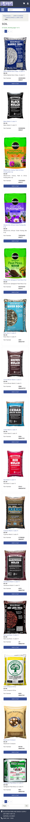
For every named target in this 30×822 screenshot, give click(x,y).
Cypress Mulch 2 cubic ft (11, 530)
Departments (7, 15)
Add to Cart (15, 83)
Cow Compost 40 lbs (10, 686)
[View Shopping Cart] (24, 3)
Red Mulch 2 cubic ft (10, 480)
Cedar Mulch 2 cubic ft (10, 429)
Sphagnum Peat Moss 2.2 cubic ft (13, 783)
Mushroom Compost (9, 740)
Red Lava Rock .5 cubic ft (11, 635)
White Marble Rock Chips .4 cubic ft (14, 71)
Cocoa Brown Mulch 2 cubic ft (12, 379)
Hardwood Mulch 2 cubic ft (12, 581)
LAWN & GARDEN (18, 15)
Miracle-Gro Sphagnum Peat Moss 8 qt (15, 280)
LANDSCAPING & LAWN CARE (14, 17)
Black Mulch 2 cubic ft (10, 121)
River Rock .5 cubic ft (10, 333)
